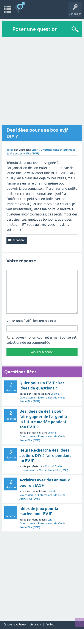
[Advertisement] (42, 81)
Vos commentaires (15, 624)
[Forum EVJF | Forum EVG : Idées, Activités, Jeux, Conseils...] (20, 7)
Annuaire (35, 624)
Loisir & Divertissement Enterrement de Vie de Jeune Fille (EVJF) (42, 397)
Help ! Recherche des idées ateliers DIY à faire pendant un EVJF (45, 455)
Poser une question (35, 29)
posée (10, 149)
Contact (50, 624)
